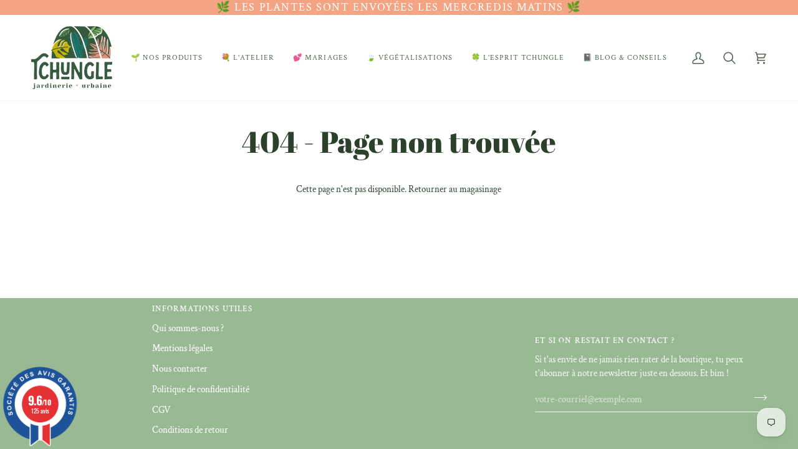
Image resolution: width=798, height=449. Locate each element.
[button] (167, 57)
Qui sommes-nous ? (188, 328)
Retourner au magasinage (454, 189)
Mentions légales (182, 348)
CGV (161, 410)
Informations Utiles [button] (202, 309)
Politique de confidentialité (200, 389)
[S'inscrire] (756, 398)
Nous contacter (180, 369)
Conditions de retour (190, 430)
